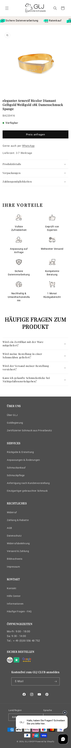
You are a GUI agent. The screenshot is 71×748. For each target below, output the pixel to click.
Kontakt (11, 588)
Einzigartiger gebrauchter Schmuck (27, 490)
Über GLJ (12, 415)
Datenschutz (14, 535)
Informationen (15, 603)
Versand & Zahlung (18, 551)
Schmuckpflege (16, 475)
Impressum (13, 566)
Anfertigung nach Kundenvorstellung (28, 483)
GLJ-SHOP (30, 741)
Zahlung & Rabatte (18, 520)
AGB (9, 528)
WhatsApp (28, 145)
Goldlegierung (15, 422)
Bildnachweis (14, 558)
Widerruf (12, 512)
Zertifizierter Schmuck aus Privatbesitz (29, 430)
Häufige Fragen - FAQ (19, 611)
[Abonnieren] (55, 681)
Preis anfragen (35, 134)
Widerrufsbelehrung (18, 543)
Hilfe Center (14, 596)
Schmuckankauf (16, 467)
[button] (7, 8)
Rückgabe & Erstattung (20, 452)
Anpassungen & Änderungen (23, 460)
